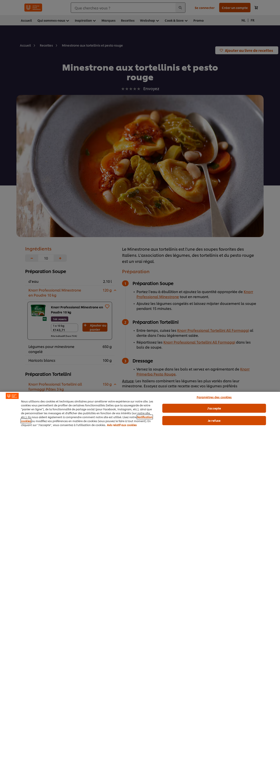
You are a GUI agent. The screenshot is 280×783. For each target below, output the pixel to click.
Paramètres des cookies (214, 397)
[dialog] (140, 587)
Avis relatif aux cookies (122, 425)
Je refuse (214, 420)
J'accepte (214, 408)
